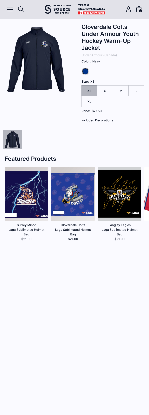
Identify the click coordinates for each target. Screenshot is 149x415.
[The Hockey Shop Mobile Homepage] (75, 9)
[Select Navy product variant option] (12, 139)
